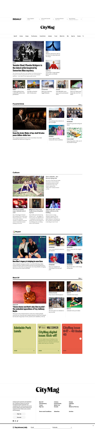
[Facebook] (13, 421)
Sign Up (73, 36)
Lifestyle (50, 36)
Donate (79, 36)
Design (27, 36)
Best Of (15, 36)
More (80, 104)
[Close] (93, 425)
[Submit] (71, 427)
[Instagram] (15, 421)
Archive (71, 411)
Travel (55, 36)
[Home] (20, 19)
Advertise (56, 411)
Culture (21, 36)
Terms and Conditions (45, 411)
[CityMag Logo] (47, 28)
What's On (62, 36)
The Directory (34, 36)
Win (68, 36)
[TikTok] (17, 421)
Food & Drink (42, 36)
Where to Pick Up (74, 406)
